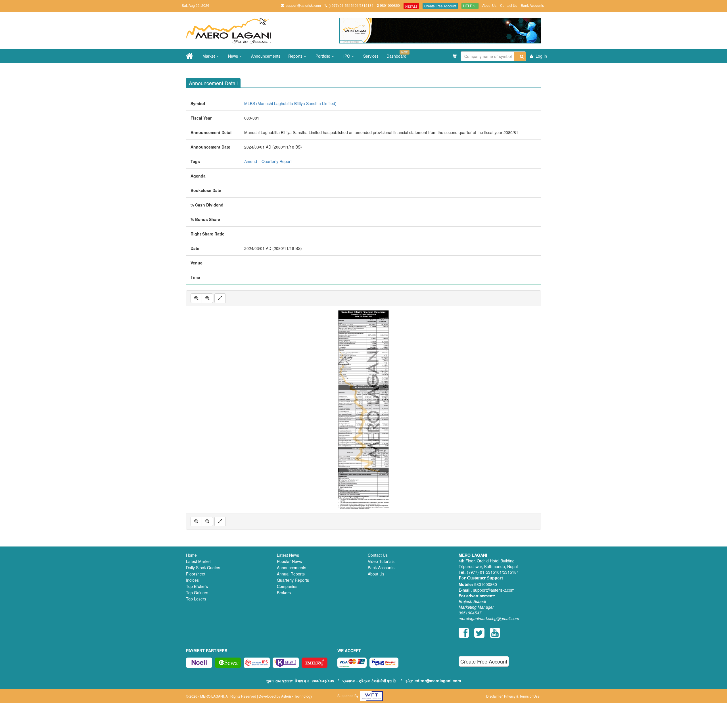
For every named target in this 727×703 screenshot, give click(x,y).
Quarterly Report (277, 161)
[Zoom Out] (207, 298)
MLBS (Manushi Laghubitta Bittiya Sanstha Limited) (290, 103)
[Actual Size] (220, 298)
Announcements (265, 56)
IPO (347, 56)
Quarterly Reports (293, 580)
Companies (287, 586)
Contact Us (508, 5)
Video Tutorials (381, 561)
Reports (296, 56)
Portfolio (323, 56)
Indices (192, 580)
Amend (250, 161)
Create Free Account (440, 5)
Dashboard (397, 54)
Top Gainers (197, 592)
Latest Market (198, 561)
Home (191, 555)
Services (371, 56)
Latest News (288, 555)
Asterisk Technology (296, 696)
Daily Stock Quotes (203, 567)
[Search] (520, 56)
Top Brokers (197, 586)
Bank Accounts (532, 5)
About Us (489, 5)
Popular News (289, 561)
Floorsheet (195, 574)
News (233, 56)
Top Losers (196, 599)
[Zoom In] (196, 298)
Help (468, 6)
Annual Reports (291, 574)
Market (209, 56)
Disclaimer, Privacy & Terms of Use (513, 696)
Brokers (284, 592)
